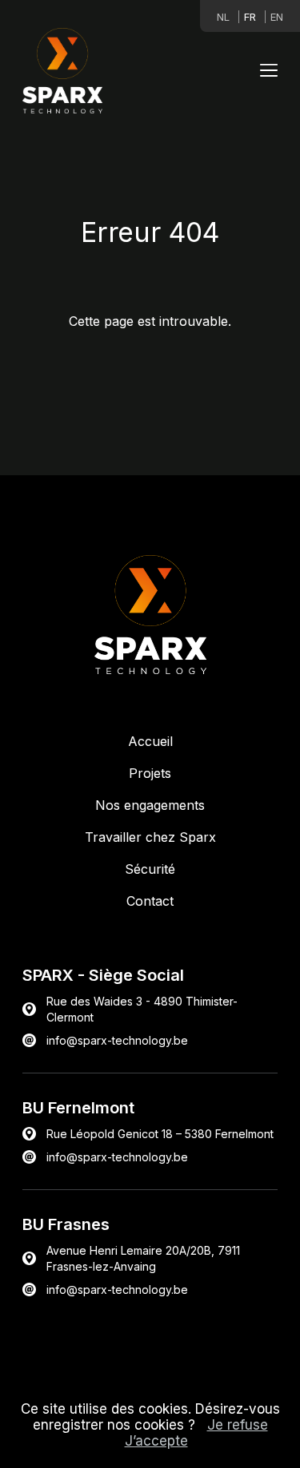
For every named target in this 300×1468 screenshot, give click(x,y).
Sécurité (150, 869)
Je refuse (237, 1425)
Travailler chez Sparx (150, 837)
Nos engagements (150, 805)
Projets (150, 773)
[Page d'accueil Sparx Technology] (62, 72)
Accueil (150, 741)
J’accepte (156, 1441)
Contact (150, 901)
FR (250, 16)
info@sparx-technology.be (117, 1157)
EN (276, 16)
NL (223, 16)
